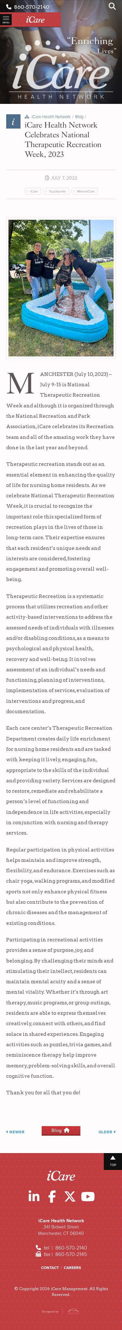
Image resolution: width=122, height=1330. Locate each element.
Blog (79, 116)
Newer (16, 1132)
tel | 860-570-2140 (65, 1248)
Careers (72, 1267)
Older (106, 1132)
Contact (50, 1267)
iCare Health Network (51, 116)
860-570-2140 (30, 7)
